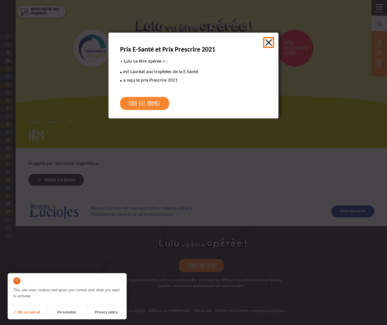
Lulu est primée (145, 103)
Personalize (66, 312)
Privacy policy (106, 312)
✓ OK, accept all (27, 312)
